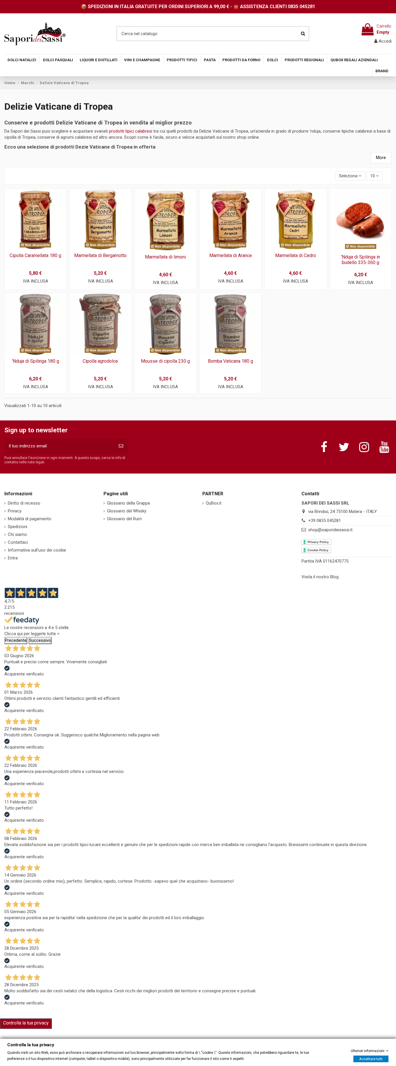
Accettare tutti (371, 1058)
